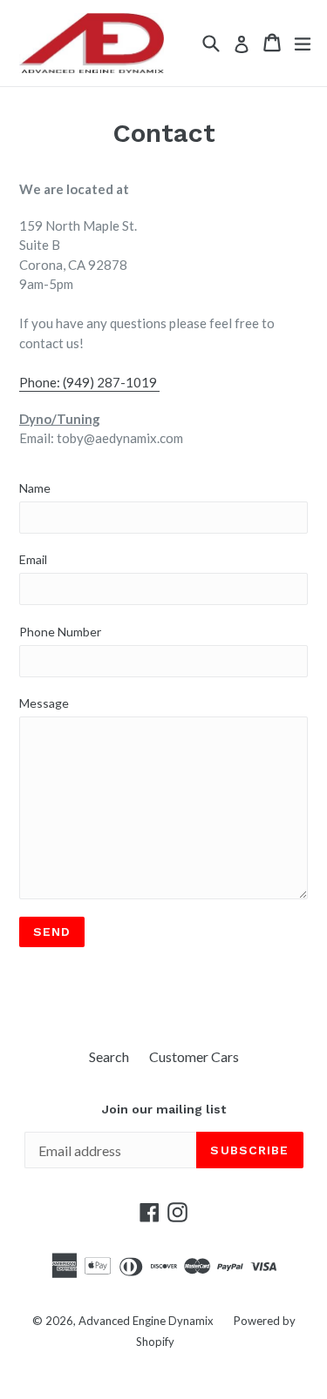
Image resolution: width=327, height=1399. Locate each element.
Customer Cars (194, 1056)
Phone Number (60, 631)
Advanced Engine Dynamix (146, 1321)
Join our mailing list (164, 1109)
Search (109, 1056)
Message (44, 703)
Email (33, 559)
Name (35, 488)
